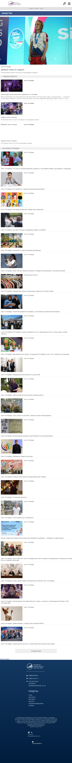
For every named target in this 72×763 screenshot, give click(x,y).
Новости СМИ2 (4, 659)
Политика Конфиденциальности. (34, 735)
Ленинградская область (31, 275)
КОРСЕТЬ (36, 8)
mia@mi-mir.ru (33, 675)
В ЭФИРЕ (31, 8)
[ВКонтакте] (29, 732)
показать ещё (36, 651)
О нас (30, 695)
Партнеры (32, 699)
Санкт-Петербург (6, 67)
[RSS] (31, 732)
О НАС (41, 8)
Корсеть (31, 701)
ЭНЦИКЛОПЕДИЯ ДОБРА (36, 703)
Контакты (32, 697)
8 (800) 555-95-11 (34, 678)
